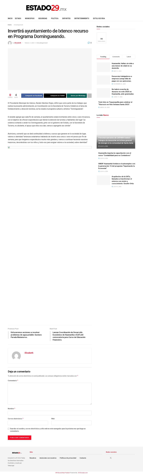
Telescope (11, 465)
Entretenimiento (81, 18)
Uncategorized (18, 25)
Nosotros (33, 458)
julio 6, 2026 (104, 146)
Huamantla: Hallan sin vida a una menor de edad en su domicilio (123, 65)
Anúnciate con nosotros (48, 458)
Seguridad (42, 18)
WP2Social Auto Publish (62, 472)
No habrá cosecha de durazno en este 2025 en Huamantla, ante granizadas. (123, 91)
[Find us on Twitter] (111, 458)
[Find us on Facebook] (106, 458)
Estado (18, 18)
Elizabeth (18, 43)
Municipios (29, 18)
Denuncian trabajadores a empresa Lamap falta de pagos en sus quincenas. (122, 78)
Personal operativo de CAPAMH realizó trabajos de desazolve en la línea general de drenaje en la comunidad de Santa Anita (115, 140)
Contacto (83, 458)
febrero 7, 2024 (29, 43)
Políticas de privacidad (68, 458)
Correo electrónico (16, 419)
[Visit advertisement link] (50, 320)
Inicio (10, 18)
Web (53, 419)
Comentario (13, 380)
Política (54, 18)
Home (10, 25)
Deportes (66, 18)
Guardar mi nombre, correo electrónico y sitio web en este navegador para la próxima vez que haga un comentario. (48, 430)
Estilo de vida (99, 18)
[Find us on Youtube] (115, 458)
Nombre (11, 409)
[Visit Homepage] (46, 7)
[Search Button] (134, 18)
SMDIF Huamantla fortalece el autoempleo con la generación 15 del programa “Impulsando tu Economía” (116, 166)
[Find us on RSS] (118, 458)
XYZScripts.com (83, 472)
